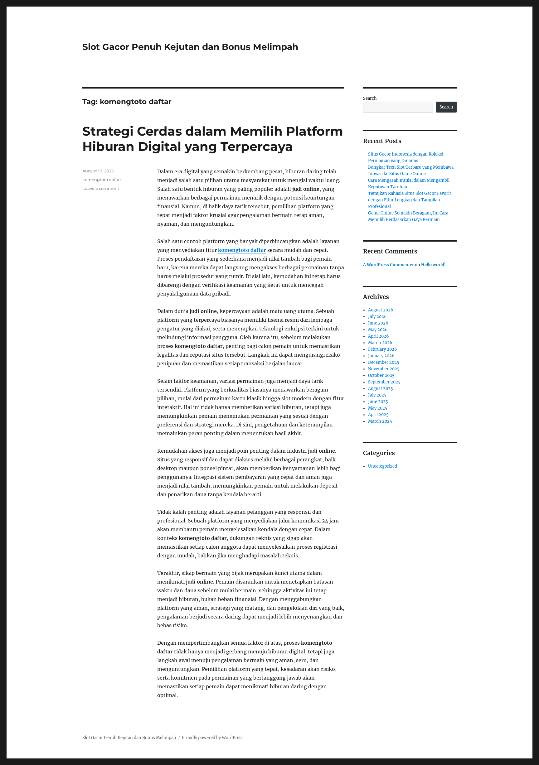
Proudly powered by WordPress (213, 737)
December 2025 (383, 362)
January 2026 (381, 355)
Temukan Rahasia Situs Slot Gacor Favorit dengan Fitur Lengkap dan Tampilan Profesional (409, 200)
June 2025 (378, 401)
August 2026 (380, 310)
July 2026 (377, 316)
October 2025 (381, 375)
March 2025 (380, 421)
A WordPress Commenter (388, 264)
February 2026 (382, 349)
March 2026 (380, 342)
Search (370, 98)
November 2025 (384, 369)
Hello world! (433, 264)
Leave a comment (100, 188)
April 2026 (378, 336)
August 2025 (380, 388)
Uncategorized (382, 466)
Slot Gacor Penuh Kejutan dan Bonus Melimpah (190, 46)
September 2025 (384, 382)
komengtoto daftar (242, 250)
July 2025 (377, 395)
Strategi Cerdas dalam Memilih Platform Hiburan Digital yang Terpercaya (212, 138)
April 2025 (378, 414)
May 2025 (377, 408)
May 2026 (378, 329)
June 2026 (378, 323)
